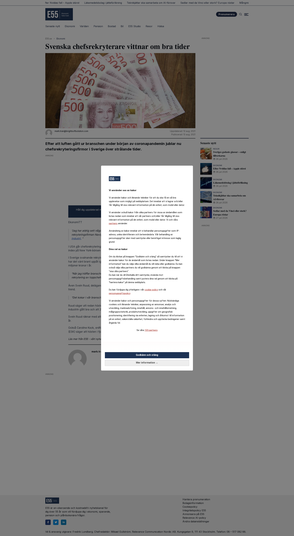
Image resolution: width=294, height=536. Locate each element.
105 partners (151, 330)
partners (113, 223)
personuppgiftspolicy (119, 293)
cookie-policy (151, 289)
